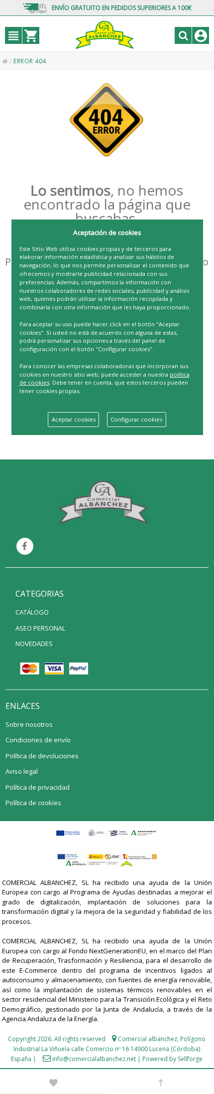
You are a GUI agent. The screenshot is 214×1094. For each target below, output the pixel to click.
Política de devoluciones (42, 755)
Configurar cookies (136, 419)
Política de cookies (33, 802)
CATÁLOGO (32, 612)
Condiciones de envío (38, 739)
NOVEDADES (34, 643)
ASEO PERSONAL (40, 628)
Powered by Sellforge (172, 1059)
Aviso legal (21, 771)
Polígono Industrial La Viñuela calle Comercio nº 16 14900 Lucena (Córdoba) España (108, 1049)
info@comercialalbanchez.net (94, 1059)
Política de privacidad (37, 787)
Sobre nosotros (29, 724)
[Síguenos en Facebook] (24, 546)
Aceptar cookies (74, 419)
